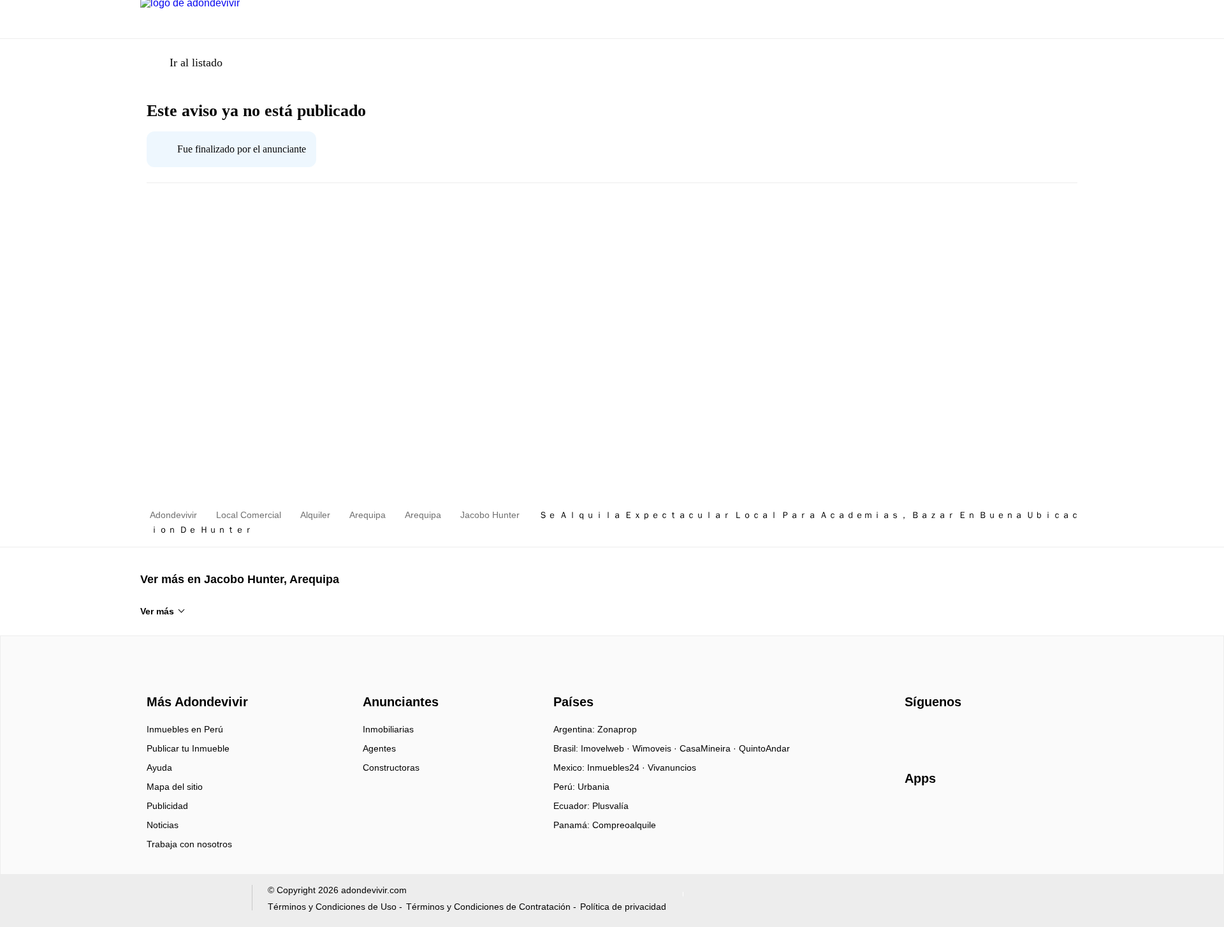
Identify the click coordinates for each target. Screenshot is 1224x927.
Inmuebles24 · (617, 767)
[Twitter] (978, 733)
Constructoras (391, 767)
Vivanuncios (672, 767)
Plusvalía (610, 806)
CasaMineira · (709, 748)
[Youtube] (957, 733)
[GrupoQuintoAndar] (188, 900)
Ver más (157, 611)
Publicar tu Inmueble (188, 748)
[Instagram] (936, 733)
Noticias (162, 825)
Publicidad (167, 806)
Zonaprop (617, 729)
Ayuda (159, 767)
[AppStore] (945, 815)
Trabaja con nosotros (189, 844)
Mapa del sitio (175, 787)
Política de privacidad (623, 906)
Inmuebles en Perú (185, 729)
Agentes (379, 748)
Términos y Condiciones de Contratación (488, 906)
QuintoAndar (764, 748)
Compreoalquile (624, 825)
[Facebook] (915, 733)
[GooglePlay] (1031, 815)
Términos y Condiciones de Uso (332, 906)
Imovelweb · (606, 748)
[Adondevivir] (194, 679)
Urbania (593, 787)
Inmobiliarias (388, 729)
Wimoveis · (656, 748)
